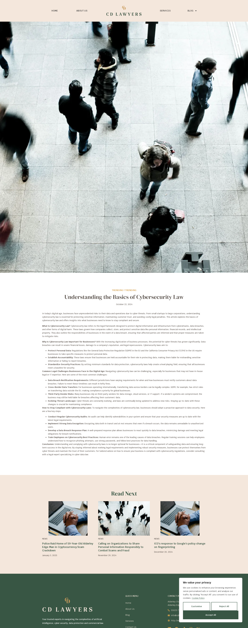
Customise (196, 606)
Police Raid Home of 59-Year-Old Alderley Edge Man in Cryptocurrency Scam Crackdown (67, 547)
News (45, 538)
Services (165, 10)
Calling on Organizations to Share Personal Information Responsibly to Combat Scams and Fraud (120, 547)
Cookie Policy (198, 598)
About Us (81, 10)
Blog (190, 10)
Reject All (224, 606)
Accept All (211, 615)
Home (55, 10)
